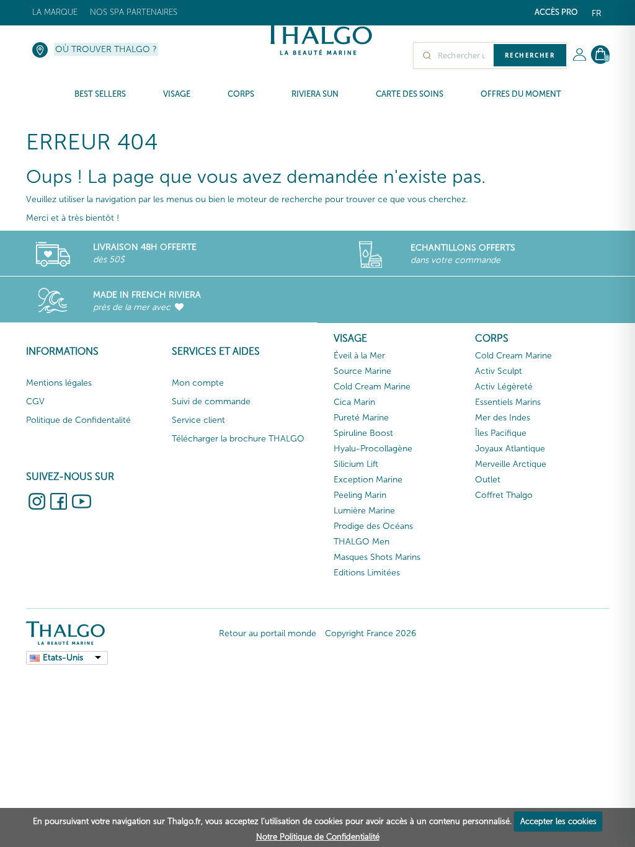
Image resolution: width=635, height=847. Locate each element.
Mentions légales (59, 383)
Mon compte (198, 383)
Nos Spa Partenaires (133, 12)
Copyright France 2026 (370, 633)
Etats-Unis (63, 657)
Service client (198, 420)
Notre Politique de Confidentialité (318, 836)
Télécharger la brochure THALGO (238, 438)
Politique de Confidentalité (78, 420)
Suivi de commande (211, 401)
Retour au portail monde (267, 633)
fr (597, 13)
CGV (35, 401)
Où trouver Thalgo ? (106, 49)
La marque (55, 12)
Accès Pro (556, 12)
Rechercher (530, 55)
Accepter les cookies (558, 821)
